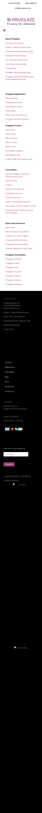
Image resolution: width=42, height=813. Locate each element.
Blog (7, 377)
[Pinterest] (29, 13)
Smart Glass (10, 130)
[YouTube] (21, 13)
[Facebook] (10, 13)
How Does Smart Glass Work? (17, 232)
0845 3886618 (31, 3)
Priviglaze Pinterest (13, 280)
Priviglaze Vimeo (12, 267)
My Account (9, 386)
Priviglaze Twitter (12, 263)
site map (19, 581)
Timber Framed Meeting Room (17, 202)
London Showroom (13, 197)
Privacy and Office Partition (16, 240)
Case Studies (10, 111)
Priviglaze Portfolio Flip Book (17, 119)
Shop (7, 382)
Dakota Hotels (11, 181)
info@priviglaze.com (23, 8)
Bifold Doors (10, 146)
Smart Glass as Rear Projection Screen (20, 206)
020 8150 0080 (14, 3)
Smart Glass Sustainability (15, 64)
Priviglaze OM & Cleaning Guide (18, 72)
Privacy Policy (10, 68)
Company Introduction (14, 43)
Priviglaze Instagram (13, 284)
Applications (10, 367)
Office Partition (11, 138)
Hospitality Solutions (13, 102)
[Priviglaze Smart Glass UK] (21, 22)
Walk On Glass (11, 142)
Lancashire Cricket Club (14, 189)
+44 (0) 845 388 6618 (12, 305)
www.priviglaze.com (11, 308)
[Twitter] (14, 13)
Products (8, 362)
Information (10, 372)
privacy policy (9, 581)
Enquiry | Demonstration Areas (18, 47)
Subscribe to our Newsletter (15, 609)
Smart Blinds (10, 134)
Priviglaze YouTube (13, 271)
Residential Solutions (13, 106)
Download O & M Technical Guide (17, 321)
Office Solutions (11, 98)
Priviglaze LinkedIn (13, 276)
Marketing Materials (12, 325)
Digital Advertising (12, 155)
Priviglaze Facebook (13, 259)
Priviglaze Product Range (15, 56)
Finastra (8, 185)
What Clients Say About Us (16, 115)
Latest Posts (9, 329)
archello (15, 415)
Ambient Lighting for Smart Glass (18, 248)
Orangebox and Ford (13, 193)
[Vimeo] (18, 13)
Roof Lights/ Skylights (14, 151)
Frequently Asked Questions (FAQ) (19, 51)
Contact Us (9, 391)
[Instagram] (33, 13)
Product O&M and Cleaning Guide (18, 159)
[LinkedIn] (25, 13)
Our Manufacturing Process (16, 60)
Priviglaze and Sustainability (16, 244)
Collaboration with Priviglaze (17, 236)
